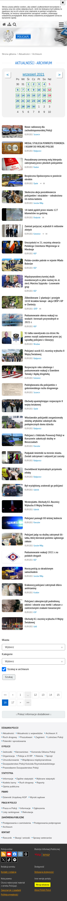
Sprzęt (49, 756)
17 (38, 95)
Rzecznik (7, 838)
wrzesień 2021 (33, 74)
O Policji (6, 746)
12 (49, 89)
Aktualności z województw (30, 733)
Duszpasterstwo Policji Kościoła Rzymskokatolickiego (29, 764)
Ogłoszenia (39, 808)
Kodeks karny (9, 782)
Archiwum (37, 54)
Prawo (5, 791)
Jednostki (7, 752)
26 (49, 101)
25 (44, 101)
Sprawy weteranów (42, 838)
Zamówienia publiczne (13, 817)
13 (17, 95)
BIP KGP (46, 854)
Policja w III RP (25, 756)
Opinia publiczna (11, 786)
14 (23, 95)
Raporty (40, 782)
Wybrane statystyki (45, 778)
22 (28, 101)
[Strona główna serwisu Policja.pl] (4, 24)
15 (28, 95)
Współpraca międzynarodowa (36, 760)
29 (28, 106)
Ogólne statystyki (24, 778)
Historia (39, 756)
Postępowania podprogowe (47, 823)
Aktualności (24, 54)
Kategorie (7, 654)
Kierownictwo (21, 752)
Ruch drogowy (10, 737)
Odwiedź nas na (9, 854)
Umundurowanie (11, 760)
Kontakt (6, 832)
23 (33, 101)
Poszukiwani (26, 737)
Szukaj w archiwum (18, 669)
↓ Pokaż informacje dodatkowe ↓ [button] (33, 714)
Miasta (5, 640)
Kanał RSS (3, 854)
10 (38, 89)
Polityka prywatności (9, 894)
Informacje (8, 778)
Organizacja (9, 756)
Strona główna (9, 54)
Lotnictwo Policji (55, 737)
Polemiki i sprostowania (14, 741)
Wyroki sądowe (37, 797)
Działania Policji (10, 727)
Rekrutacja (27, 812)
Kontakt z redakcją (8, 871)
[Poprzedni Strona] (8, 75)
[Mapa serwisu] (9, 24)
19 (49, 95)
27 (17, 106)
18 (44, 95)
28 (23, 106)
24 (38, 101)
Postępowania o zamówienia (17, 823)
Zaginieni (39, 737)
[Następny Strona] (59, 75)
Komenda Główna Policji (43, 752)
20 (17, 101)
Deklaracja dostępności (44, 871)
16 (33, 95)
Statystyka (7, 773)
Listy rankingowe (11, 812)
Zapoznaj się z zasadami (11, 890)
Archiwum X (51, 733)
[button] (61, 24)
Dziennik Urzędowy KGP (15, 797)
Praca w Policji (9, 802)
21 (23, 101)
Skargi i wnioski (22, 838)
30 (33, 106)
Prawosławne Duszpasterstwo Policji (20, 767)
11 (44, 89)
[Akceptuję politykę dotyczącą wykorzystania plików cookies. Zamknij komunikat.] (62, 2)
